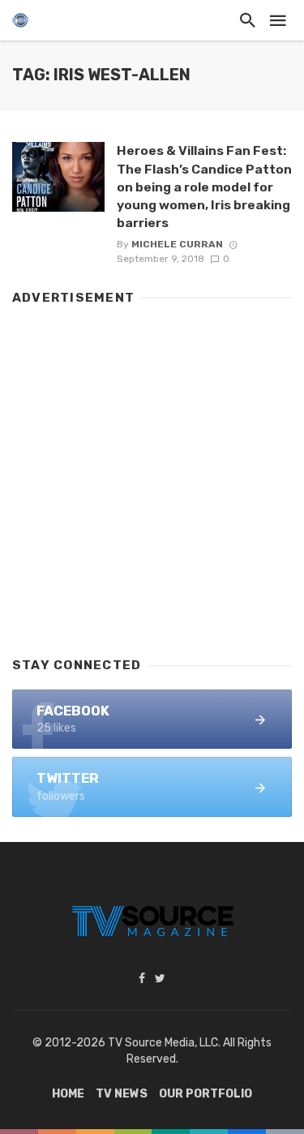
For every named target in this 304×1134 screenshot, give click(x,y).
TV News (122, 1094)
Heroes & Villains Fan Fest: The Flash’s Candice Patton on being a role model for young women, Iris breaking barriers (204, 186)
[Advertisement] (152, 473)
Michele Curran (177, 244)
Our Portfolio (205, 1094)
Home (68, 1094)
